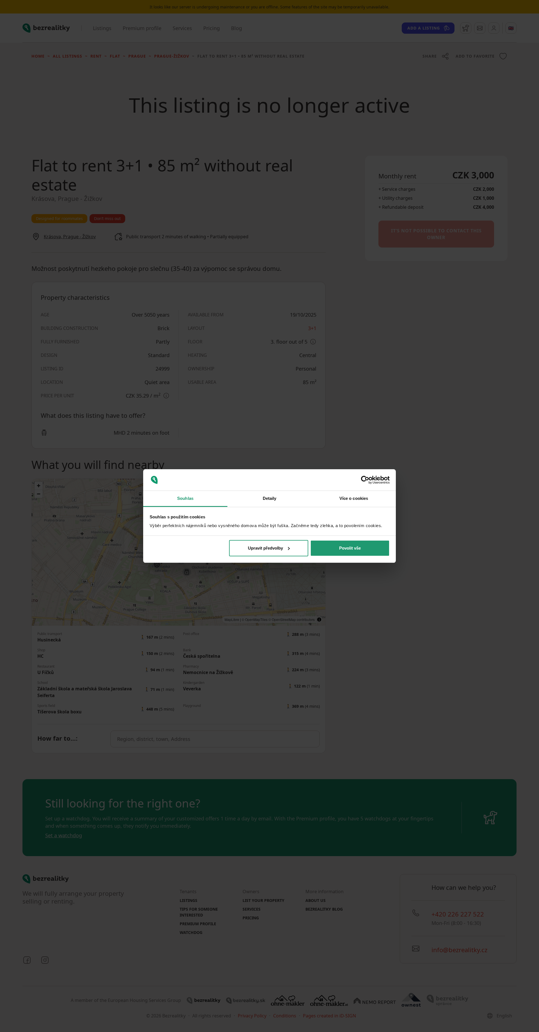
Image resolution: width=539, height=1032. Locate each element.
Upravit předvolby (265, 548)
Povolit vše (350, 548)
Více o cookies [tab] (353, 498)
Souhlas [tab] (185, 498)
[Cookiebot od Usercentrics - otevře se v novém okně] (365, 480)
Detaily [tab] (270, 498)
